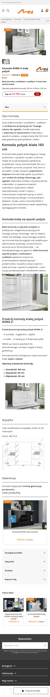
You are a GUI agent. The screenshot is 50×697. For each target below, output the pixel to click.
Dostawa (8, 571)
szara (11, 359)
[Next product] (48, 21)
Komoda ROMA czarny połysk (25, 532)
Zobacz (25, 545)
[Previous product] (47, 21)
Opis (7, 107)
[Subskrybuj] (45, 645)
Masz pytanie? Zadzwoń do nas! (12, 2)
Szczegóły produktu (13, 553)
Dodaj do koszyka (32, 691)
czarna (18, 359)
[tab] (25, 107)
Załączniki (9, 562)
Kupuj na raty (11, 579)
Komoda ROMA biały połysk (36, 615)
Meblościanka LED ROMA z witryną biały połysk (13, 616)
